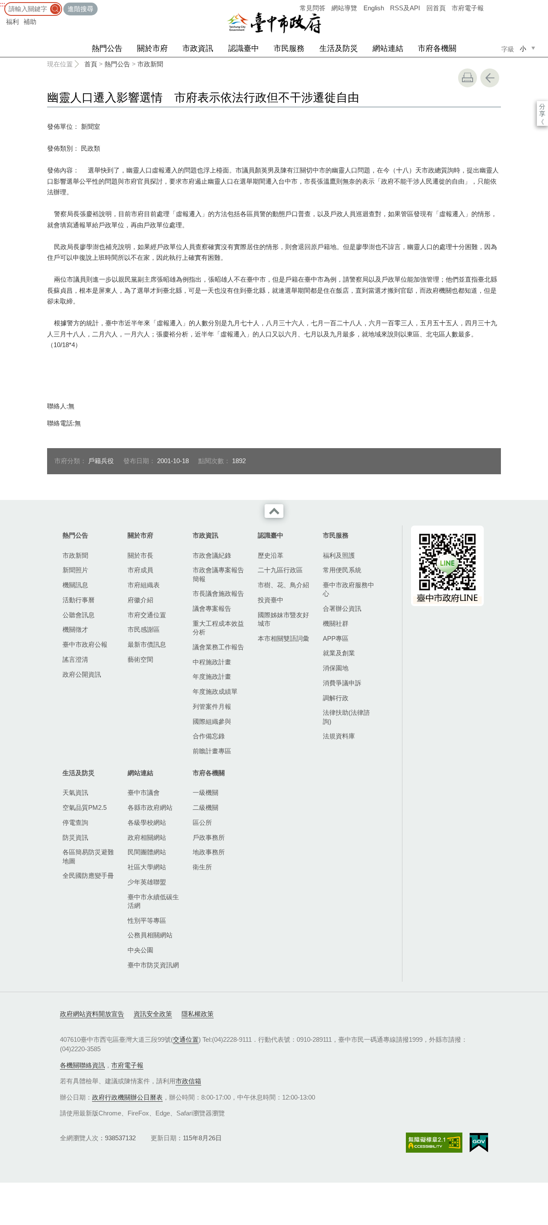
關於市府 (152, 48)
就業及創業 (339, 653)
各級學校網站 (147, 822)
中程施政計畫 (212, 662)
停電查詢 (75, 822)
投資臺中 (270, 600)
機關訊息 (75, 585)
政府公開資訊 (82, 674)
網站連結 (387, 48)
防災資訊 (75, 837)
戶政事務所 (209, 837)
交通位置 (186, 1039)
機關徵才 (75, 629)
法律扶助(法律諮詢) (346, 717)
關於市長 (140, 555)
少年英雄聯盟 (147, 882)
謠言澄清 (75, 659)
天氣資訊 (75, 792)
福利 (12, 21)
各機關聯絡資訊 (82, 1065)
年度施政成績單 (215, 691)
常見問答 (312, 8)
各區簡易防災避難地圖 (88, 856)
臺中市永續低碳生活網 (153, 901)
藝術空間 (140, 659)
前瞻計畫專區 (212, 751)
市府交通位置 (147, 614)
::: (2, 4)
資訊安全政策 (153, 1013)
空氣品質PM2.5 (85, 807)
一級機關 (205, 792)
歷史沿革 (270, 555)
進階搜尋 (80, 8)
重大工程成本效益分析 (218, 628)
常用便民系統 (342, 570)
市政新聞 (150, 64)
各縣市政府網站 (150, 807)
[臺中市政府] (274, 23)
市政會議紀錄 (212, 555)
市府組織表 (144, 585)
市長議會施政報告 (218, 593)
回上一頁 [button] (489, 77)
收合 (274, 511)
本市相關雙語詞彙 (283, 638)
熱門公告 (107, 48)
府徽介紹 (140, 600)
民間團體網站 (147, 852)
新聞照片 (75, 570)
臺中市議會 (144, 792)
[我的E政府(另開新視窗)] (479, 1143)
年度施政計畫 (212, 676)
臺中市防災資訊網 (153, 965)
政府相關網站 (147, 837)
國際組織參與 (212, 721)
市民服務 (289, 48)
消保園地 (335, 668)
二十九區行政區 (280, 570)
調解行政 (335, 698)
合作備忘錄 (209, 736)
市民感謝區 (144, 629)
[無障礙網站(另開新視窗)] (434, 1143)
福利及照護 (339, 555)
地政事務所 (209, 852)
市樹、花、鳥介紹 (283, 585)
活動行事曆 (79, 600)
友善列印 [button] (467, 77)
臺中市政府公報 (85, 644)
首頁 (90, 64)
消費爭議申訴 (342, 683)
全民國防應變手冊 (88, 875)
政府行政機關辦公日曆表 (127, 1097)
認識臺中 (243, 48)
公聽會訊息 (79, 614)
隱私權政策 (198, 1013)
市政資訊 (197, 48)
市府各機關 (437, 48)
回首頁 (436, 8)
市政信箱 (188, 1081)
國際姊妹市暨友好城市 (283, 619)
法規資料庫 (339, 736)
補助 (30, 21)
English (373, 8)
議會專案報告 (212, 608)
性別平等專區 (147, 920)
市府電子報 (468, 8)
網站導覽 (344, 8)
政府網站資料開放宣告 (92, 1013)
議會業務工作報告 (218, 647)
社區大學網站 (147, 867)
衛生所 (202, 867)
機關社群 (335, 623)
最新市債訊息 (147, 644)
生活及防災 (338, 48)
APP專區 (335, 638)
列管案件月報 (212, 706)
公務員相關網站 (150, 935)
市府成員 (140, 570)
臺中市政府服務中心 (348, 589)
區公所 (202, 822)
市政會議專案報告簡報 (218, 574)
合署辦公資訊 (342, 608)
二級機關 (205, 807)
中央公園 (140, 950)
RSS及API (405, 8)
